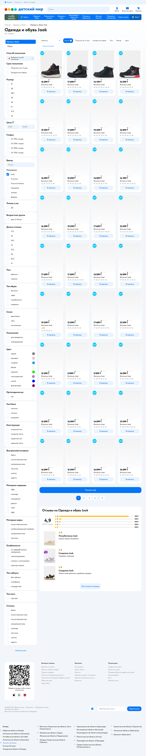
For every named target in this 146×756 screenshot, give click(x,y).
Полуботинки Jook (68, 535)
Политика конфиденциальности (52, 675)
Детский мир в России (12, 711)
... (99, 498)
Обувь (9, 46)
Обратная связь (46, 680)
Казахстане (25, 711)
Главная (7, 25)
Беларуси (33, 711)
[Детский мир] (24, 9)
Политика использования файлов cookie (55, 678)
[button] (135, 17)
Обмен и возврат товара (49, 670)
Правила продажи (47, 672)
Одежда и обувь (19, 25)
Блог (109, 678)
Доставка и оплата (47, 667)
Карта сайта (45, 683)
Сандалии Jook (66, 553)
